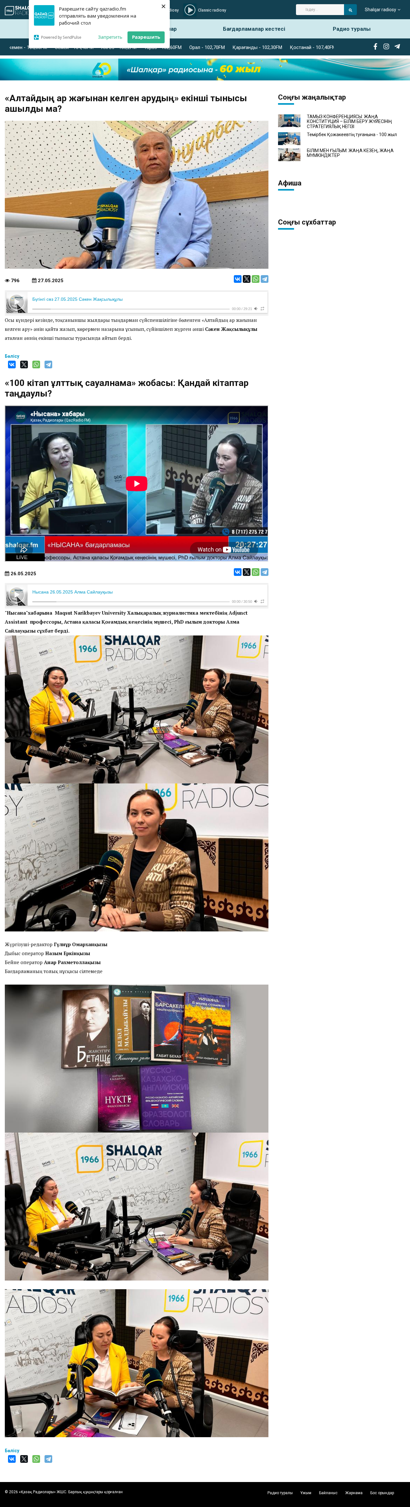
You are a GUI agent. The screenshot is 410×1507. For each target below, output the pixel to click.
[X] (246, 279)
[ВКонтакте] (238, 279)
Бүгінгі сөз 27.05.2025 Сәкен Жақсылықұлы (77, 299)
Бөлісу (12, 356)
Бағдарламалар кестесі (254, 29)
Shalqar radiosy (380, 9)
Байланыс (328, 1493)
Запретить (110, 37)
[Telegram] (264, 279)
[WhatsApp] (255, 279)
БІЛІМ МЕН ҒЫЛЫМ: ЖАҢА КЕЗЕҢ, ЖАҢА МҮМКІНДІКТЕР (350, 153)
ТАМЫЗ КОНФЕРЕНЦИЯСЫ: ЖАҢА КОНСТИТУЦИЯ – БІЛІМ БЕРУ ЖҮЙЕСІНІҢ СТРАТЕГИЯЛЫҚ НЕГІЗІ (349, 121)
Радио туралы (352, 29)
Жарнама (354, 1493)
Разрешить (146, 37)
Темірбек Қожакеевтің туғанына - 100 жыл (352, 134)
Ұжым (305, 1493)
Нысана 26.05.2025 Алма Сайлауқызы (72, 591)
